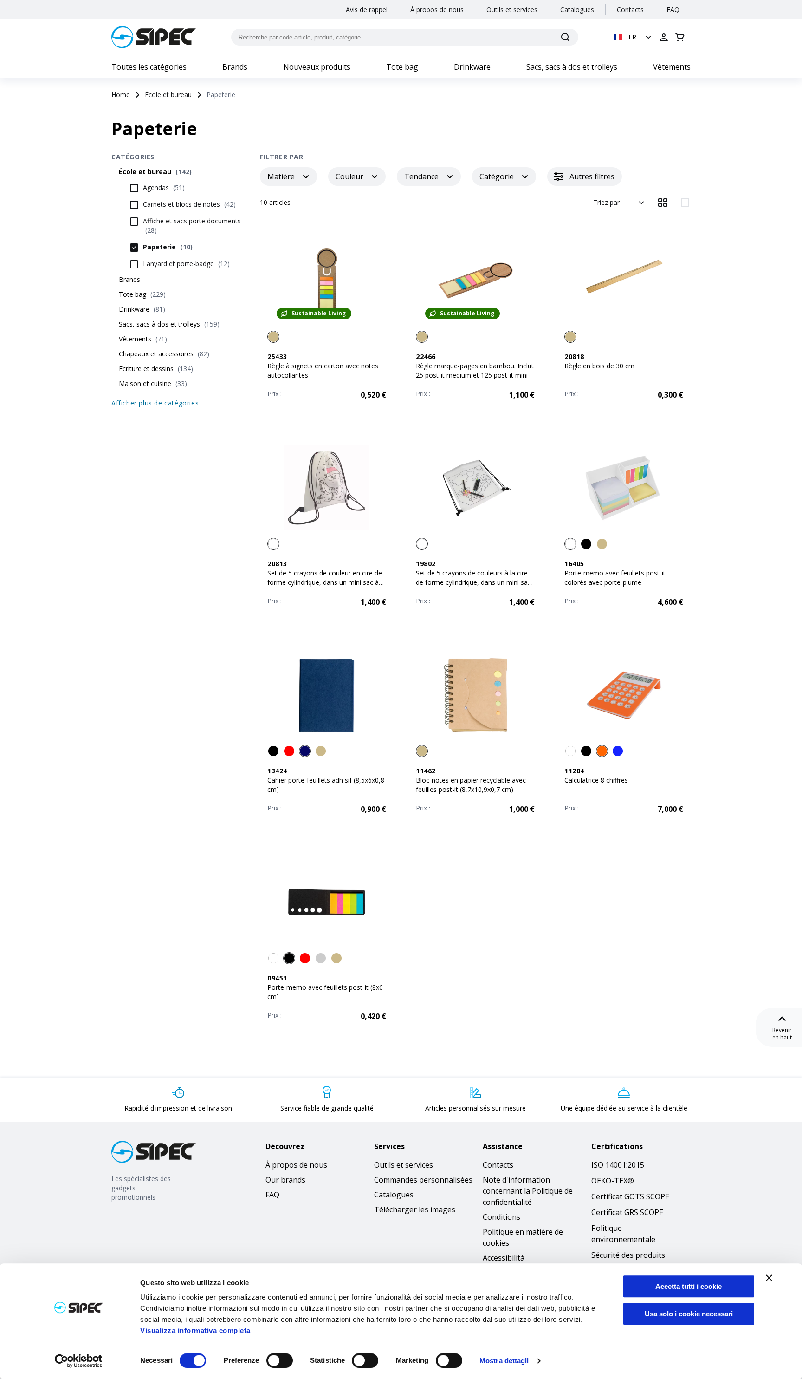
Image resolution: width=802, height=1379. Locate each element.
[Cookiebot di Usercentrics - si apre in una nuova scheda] (78, 1361)
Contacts (630, 9)
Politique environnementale (623, 1233)
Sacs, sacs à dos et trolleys (571, 67)
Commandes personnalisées (423, 1180)
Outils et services (511, 9)
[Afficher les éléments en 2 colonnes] (685, 202)
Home (120, 94)
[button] (633, 37)
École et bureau (168, 94)
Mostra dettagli (504, 1361)
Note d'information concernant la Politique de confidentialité (528, 1191)
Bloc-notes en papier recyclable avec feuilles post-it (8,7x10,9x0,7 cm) (471, 785)
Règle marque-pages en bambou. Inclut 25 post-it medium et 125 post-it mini (475, 370)
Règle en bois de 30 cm (599, 365)
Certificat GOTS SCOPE (630, 1196)
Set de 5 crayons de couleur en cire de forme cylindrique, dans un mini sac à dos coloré (324, 582)
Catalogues (577, 9)
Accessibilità (503, 1258)
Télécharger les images (414, 1209)
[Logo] (153, 37)
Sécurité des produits (628, 1255)
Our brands (285, 1180)
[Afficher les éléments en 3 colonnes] (662, 202)
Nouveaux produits (316, 67)
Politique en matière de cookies (523, 1237)
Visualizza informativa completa (195, 1330)
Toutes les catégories (149, 67)
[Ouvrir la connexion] (663, 37)
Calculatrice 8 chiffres (596, 780)
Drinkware (472, 67)
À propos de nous (437, 9)
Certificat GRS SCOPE (627, 1212)
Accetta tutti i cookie (688, 1286)
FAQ (672, 9)
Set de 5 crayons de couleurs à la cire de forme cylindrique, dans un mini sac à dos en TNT (473, 582)
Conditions (501, 1217)
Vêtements (672, 67)
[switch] (279, 1360)
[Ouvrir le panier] (680, 37)
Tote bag (402, 67)
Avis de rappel (367, 9)
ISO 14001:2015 (617, 1165)
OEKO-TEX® (612, 1181)
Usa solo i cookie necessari (689, 1314)
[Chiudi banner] (769, 1277)
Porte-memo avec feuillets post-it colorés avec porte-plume (615, 578)
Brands (234, 67)
